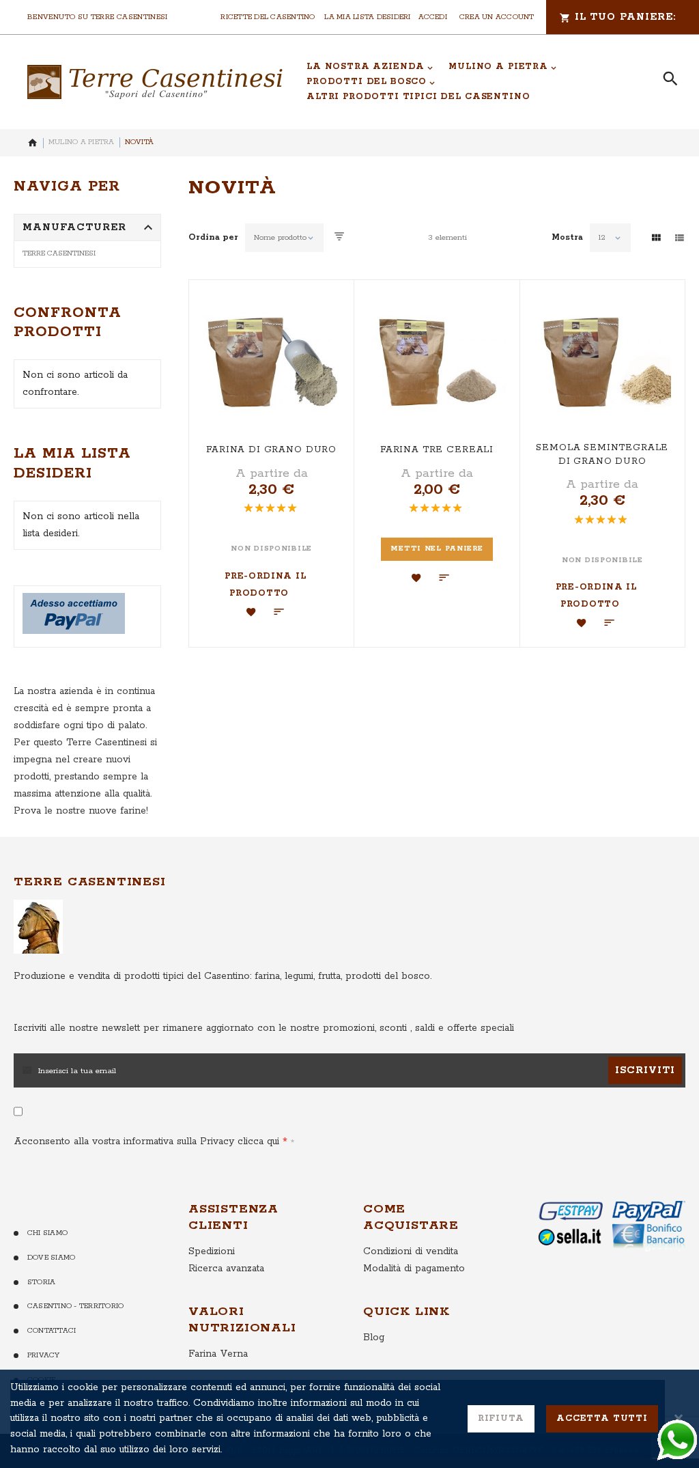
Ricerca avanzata (226, 1268)
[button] (251, 612)
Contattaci (51, 1330)
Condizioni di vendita (410, 1251)
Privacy (43, 1355)
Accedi (432, 17)
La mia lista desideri (367, 17)
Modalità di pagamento (414, 1268)
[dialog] (349, 1419)
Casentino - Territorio (75, 1306)
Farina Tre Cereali (437, 450)
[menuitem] (369, 66)
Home (32, 142)
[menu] (474, 82)
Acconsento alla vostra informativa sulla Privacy (146, 1141)
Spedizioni (211, 1251)
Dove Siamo (51, 1257)
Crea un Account (496, 17)
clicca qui (256, 1141)
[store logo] (155, 82)
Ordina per (213, 238)
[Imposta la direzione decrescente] (339, 238)
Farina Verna (218, 1354)
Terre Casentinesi (59, 253)
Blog (373, 1337)
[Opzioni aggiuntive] (74, 631)
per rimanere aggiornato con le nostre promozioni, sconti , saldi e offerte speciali (264, 1028)
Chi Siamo (47, 1233)
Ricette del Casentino (267, 17)
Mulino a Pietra (81, 142)
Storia (41, 1282)
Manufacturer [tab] (74, 227)
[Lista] (679, 238)
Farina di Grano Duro (271, 450)
